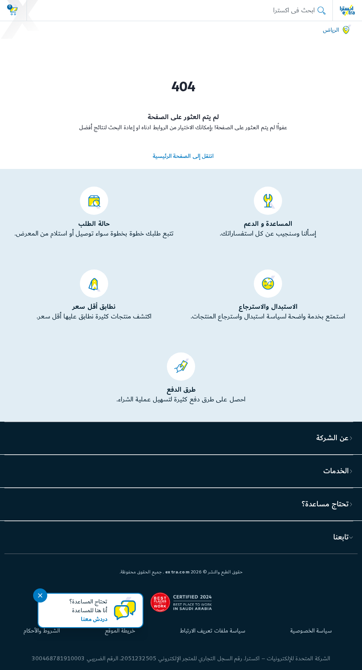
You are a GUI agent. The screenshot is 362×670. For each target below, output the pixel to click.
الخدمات (336, 471)
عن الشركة (332, 438)
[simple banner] (347, 10)
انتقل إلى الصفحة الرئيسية (183, 156)
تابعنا (341, 537)
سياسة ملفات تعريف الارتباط (212, 631)
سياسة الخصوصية (311, 631)
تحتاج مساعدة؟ (325, 504)
